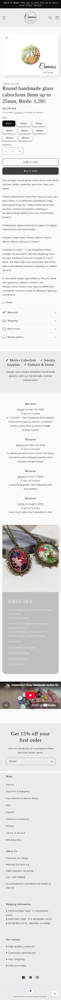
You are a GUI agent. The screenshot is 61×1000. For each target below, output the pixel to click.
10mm (23, 123)
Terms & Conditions (17, 819)
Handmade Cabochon (22, 647)
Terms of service (15, 832)
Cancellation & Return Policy (22, 798)
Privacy (10, 826)
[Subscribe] (51, 761)
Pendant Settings (19, 653)
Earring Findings (18, 658)
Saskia (21, 476)
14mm (9, 130)
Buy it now (30, 171)
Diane (20, 409)
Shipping (18, 112)
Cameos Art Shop (25, 996)
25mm (25, 137)
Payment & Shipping (17, 791)
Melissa (20, 445)
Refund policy (14, 839)
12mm (39, 123)
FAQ (8, 805)
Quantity (7, 145)
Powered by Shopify (40, 996)
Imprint (10, 812)
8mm (9, 123)
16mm (24, 130)
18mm (39, 130)
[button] (3, 17)
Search (10, 784)
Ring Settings (16, 664)
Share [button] (9, 302)
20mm (9, 137)
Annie (20, 504)
